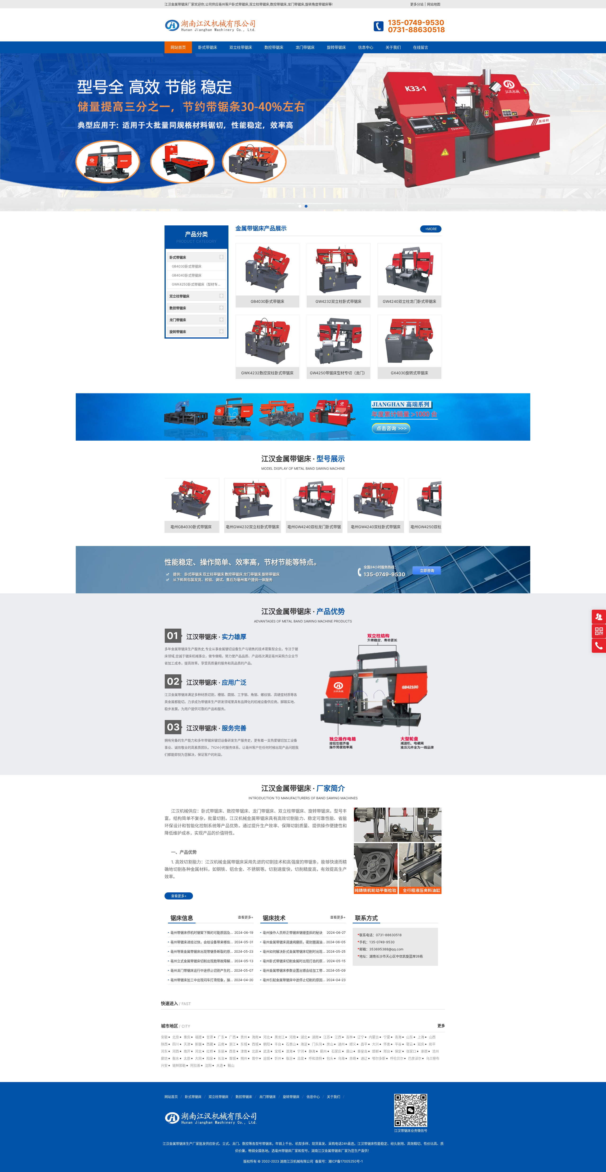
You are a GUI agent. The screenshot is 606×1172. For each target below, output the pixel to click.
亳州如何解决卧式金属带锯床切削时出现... (294, 951)
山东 (409, 1037)
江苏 (326, 1037)
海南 (255, 1037)
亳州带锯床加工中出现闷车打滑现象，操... (201, 980)
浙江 (232, 1044)
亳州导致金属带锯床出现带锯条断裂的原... (201, 951)
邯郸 (375, 1051)
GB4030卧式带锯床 (186, 266)
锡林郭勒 (179, 1065)
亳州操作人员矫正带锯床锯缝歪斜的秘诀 (292, 932)
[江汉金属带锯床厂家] (211, 24)
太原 (187, 1058)
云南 (221, 1044)
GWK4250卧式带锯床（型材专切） (198, 284)
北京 (175, 1037)
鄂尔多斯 (378, 1058)
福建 (198, 1037)
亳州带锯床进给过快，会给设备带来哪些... (201, 942)
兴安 (164, 1065)
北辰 (255, 1051)
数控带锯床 (273, 47)
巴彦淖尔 (414, 1058)
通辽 (364, 1058)
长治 (221, 1058)
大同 (198, 1058)
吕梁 (300, 1058)
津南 (244, 1051)
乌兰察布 (432, 1058)
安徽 (164, 1037)
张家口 (411, 1051)
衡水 (175, 1058)
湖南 (315, 1037)
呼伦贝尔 (396, 1058)
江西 (338, 1037)
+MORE (431, 229)
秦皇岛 (362, 1051)
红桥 (209, 1051)
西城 (255, 1044)
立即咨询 (427, 570)
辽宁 (360, 1037)
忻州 (278, 1058)
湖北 (304, 1037)
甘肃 (209, 1037)
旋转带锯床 (336, 47)
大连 (219, 1065)
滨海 (289, 1051)
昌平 (364, 1044)
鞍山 (231, 1065)
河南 (292, 1037)
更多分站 (416, 4)
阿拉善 (195, 1065)
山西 (432, 1037)
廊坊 (164, 1058)
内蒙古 (374, 1037)
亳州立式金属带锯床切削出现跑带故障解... (201, 961)
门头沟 (317, 1044)
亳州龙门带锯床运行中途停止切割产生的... (201, 970)
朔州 (244, 1058)
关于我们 (393, 47)
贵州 (244, 1037)
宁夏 (386, 1037)
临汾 (289, 1058)
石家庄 (336, 1051)
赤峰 (352, 1058)
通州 (341, 1044)
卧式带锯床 (207, 47)
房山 (330, 1044)
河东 (164, 1051)
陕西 (164, 1044)
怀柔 (386, 1044)
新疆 (198, 1044)
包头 (330, 1058)
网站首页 (178, 47)
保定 (398, 1051)
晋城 (232, 1058)
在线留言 (420, 47)
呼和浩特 (315, 1058)
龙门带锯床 (305, 47)
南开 (187, 1051)
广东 (221, 1037)
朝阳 (266, 1044)
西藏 (209, 1044)
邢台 (386, 1051)
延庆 (421, 1044)
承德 (424, 1051)
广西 (232, 1037)
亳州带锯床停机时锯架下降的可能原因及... (201, 932)
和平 (432, 1044)
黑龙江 (280, 1037)
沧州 (435, 1051)
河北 (266, 1037)
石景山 (291, 1044)
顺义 (352, 1044)
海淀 (304, 1044)
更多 (441, 1026)
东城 (244, 1044)
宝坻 (278, 1051)
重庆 (187, 1037)
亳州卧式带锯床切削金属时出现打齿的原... (294, 961)
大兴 (375, 1044)
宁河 (300, 1051)
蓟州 (323, 1051)
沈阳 (208, 1065)
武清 (266, 1051)
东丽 (221, 1051)
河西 (175, 1051)
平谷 (398, 1044)
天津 (187, 1044)
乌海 (341, 1058)
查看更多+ (179, 896)
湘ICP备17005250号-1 (345, 1161)
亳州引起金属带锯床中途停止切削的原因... (294, 980)
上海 (421, 1037)
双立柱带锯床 (240, 47)
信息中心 (365, 47)
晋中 (255, 1058)
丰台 (278, 1044)
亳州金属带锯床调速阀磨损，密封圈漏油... (294, 942)
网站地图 (433, 4)
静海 (312, 1051)
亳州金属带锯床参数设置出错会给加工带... (294, 970)
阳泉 (209, 1058)
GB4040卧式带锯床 (186, 275)
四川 (175, 1044)
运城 (266, 1058)
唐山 (349, 1051)
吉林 (349, 1037)
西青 (232, 1051)
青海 (398, 1037)
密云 (409, 1044)
